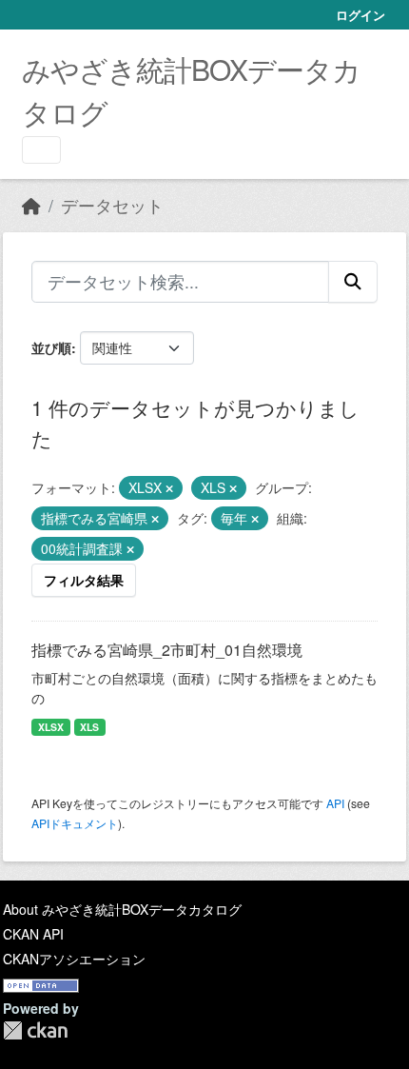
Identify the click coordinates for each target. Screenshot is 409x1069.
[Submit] (353, 282)
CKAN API (33, 933)
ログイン (360, 15)
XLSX (51, 727)
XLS (89, 727)
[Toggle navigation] (41, 150)
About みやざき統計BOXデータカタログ (122, 909)
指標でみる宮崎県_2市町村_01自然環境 (166, 650)
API (335, 803)
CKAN (35, 1030)
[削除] (169, 488)
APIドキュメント (74, 823)
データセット (112, 205)
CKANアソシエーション (74, 958)
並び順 (51, 347)
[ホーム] (31, 205)
